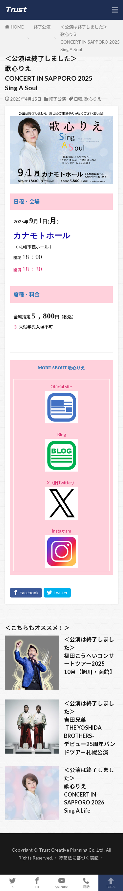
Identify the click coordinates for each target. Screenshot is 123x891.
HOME (17, 27)
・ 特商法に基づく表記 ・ (78, 858)
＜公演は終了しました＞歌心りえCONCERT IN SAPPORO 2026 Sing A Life (89, 790)
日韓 (78, 99)
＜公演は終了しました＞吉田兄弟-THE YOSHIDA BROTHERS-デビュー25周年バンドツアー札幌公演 (89, 728)
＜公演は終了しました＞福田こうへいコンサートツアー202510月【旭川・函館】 (89, 655)
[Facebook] (26, 592)
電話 (86, 886)
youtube (61, 886)
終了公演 (42, 27)
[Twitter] (57, 592)
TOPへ (110, 886)
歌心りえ (92, 99)
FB (37, 886)
